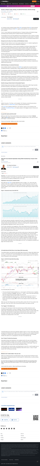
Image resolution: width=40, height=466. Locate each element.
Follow (37, 18)
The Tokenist (10, 17)
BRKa (20, 67)
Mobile (2, 435)
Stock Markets (21, 3)
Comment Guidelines (4, 152)
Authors (22, 439)
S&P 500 (9, 182)
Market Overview (15, 3)
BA (30, 27)
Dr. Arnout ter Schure (11, 165)
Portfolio (2, 437)
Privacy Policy (11, 459)
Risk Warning (16, 459)
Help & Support (23, 437)
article (4, 106)
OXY (16, 28)
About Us (22, 433)
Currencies (27, 3)
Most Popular (3, 3)
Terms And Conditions (4, 459)
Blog (1, 433)
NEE (20, 27)
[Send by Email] (10, 128)
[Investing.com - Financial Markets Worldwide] (5, 1)
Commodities (32, 3)
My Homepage (15, 18)
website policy (12, 104)
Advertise (22, 435)
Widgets (2, 439)
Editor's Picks (9, 3)
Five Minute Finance (10, 107)
